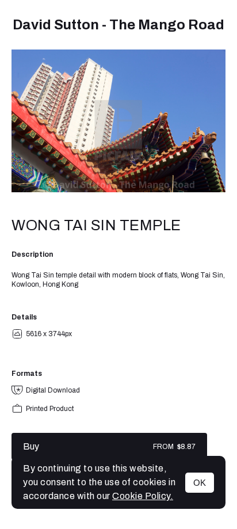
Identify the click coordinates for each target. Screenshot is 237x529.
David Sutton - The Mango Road (118, 24)
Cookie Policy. (142, 496)
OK (199, 483)
